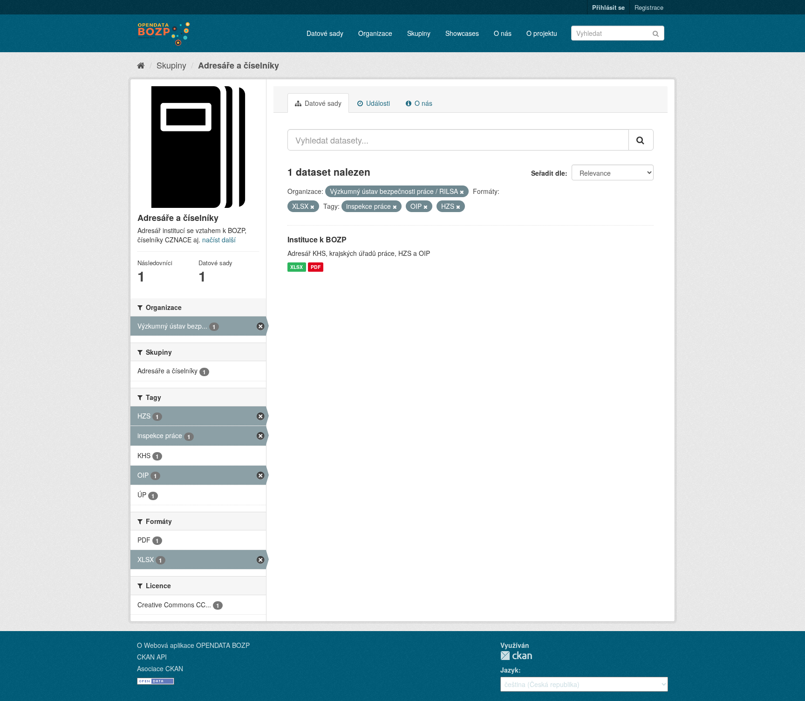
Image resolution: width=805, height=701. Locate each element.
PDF (316, 266)
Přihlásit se (608, 7)
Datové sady (325, 33)
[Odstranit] (462, 191)
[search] (641, 140)
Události (377, 103)
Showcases (462, 33)
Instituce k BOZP (317, 239)
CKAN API (152, 656)
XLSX (296, 266)
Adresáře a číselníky (238, 65)
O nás (503, 33)
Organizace (375, 33)
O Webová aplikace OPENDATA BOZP (193, 645)
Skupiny (418, 33)
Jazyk (509, 669)
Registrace (648, 7)
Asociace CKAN (160, 668)
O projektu (541, 33)
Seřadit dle (548, 173)
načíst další (219, 239)
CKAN (516, 655)
